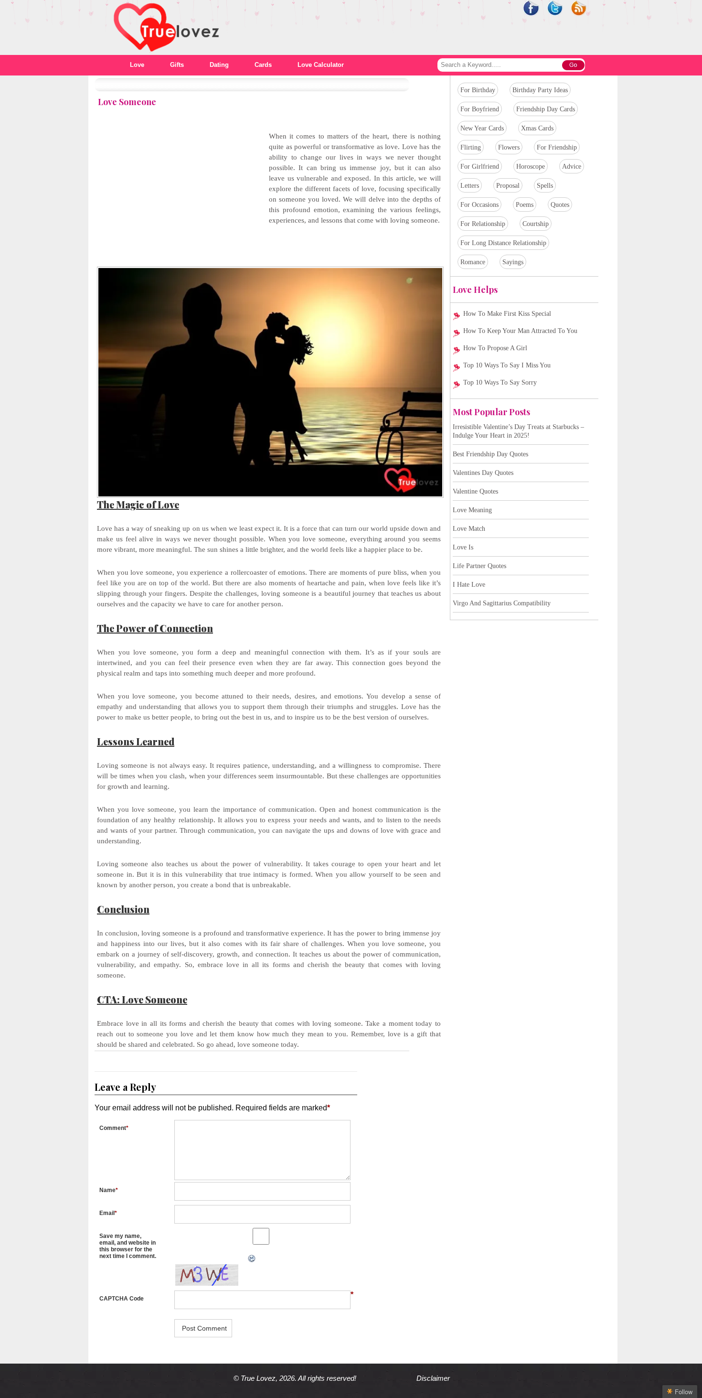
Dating (219, 64)
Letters (469, 185)
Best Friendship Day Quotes (490, 454)
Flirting (470, 147)
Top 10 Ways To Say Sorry (500, 382)
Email (108, 1213)
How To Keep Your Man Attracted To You (520, 330)
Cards (263, 64)
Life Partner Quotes (479, 566)
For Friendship (557, 147)
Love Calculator (321, 64)
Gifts (177, 64)
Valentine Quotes (475, 491)
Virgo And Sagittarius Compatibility (502, 603)
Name (108, 1190)
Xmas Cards (537, 128)
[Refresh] (171, 1259)
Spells (545, 185)
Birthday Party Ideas (540, 90)
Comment (113, 1128)
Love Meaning (472, 510)
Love (137, 64)
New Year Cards (482, 128)
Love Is (463, 547)
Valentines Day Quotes (483, 472)
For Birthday (477, 90)
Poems (524, 204)
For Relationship (482, 223)
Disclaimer (433, 1378)
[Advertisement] (177, 198)
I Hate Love (469, 584)
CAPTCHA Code (121, 1298)
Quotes (560, 204)
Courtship (535, 223)
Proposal (508, 185)
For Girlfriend (479, 166)
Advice (571, 166)
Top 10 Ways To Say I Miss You (507, 365)
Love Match (469, 528)
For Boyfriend (479, 109)
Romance (472, 262)
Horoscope (530, 166)
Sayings (512, 262)
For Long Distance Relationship (503, 243)
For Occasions (479, 204)
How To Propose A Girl (495, 348)
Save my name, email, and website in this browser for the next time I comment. (127, 1246)
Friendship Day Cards (545, 109)
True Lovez (258, 1378)
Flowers (509, 147)
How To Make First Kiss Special (507, 313)
